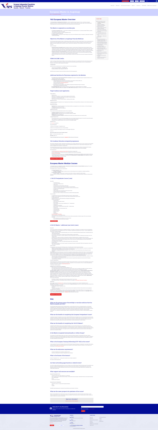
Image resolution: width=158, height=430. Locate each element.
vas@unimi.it (67, 137)
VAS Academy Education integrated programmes (102, 31)
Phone (72, 419)
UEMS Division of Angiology (151, 5)
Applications (92, 425)
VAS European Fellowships (60, 346)
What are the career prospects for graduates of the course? (101, 57)
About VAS (112, 5)
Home (51, 14)
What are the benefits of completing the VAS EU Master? (102, 44)
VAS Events (117, 5)
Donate (100, 418)
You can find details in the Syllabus (57, 214)
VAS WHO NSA (144, 5)
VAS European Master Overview (101, 21)
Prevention (138, 5)
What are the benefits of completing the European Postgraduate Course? (102, 42)
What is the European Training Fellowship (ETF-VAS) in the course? (102, 48)
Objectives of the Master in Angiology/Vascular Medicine (101, 25)
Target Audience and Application (102, 29)
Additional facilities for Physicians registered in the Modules (101, 28)
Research (133, 5)
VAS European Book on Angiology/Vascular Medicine (60, 151)
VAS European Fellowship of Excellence (81, 280)
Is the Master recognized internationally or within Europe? (101, 46)
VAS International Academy (125, 5)
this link (53, 123)
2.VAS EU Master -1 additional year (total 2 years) (102, 36)
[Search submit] (157, 1)
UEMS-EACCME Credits (101, 26)
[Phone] (70, 420)
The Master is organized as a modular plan (101, 23)
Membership (101, 421)
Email (72, 422)
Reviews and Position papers (56, 153)
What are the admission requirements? (101, 50)
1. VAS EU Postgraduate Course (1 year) (102, 34)
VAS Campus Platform (102, 417)
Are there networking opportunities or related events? (102, 53)
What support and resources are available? (102, 55)
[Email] (70, 423)
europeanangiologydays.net (64, 82)
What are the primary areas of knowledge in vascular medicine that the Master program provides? (102, 40)
